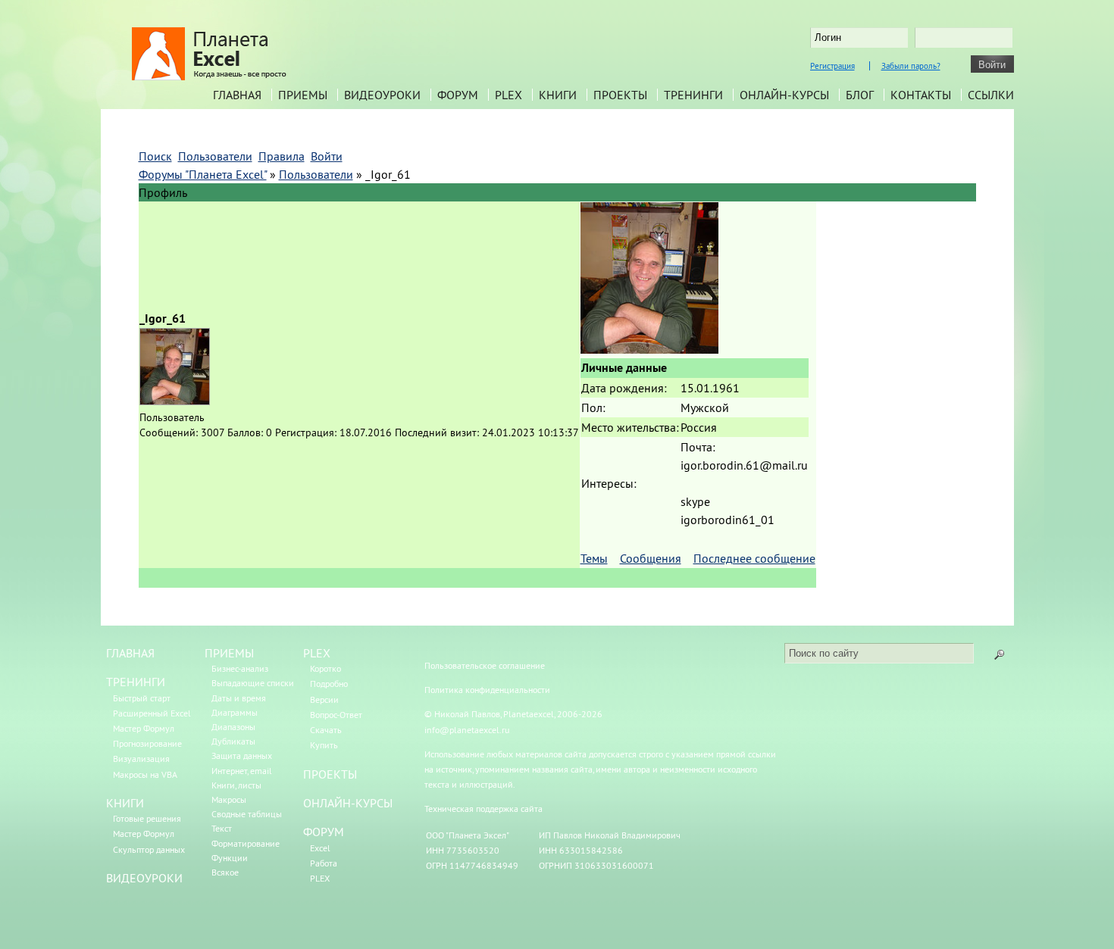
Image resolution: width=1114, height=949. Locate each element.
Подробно (329, 683)
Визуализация (141, 758)
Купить (324, 745)
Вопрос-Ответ (336, 714)
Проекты (620, 94)
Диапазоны (233, 726)
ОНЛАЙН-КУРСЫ (348, 802)
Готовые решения (147, 818)
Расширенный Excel (152, 713)
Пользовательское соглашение (484, 665)
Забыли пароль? (910, 65)
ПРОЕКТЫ (330, 774)
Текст (221, 828)
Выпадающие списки (252, 682)
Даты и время (238, 698)
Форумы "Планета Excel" (203, 174)
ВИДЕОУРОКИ (144, 877)
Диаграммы (234, 712)
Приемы (302, 94)
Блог (860, 94)
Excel (320, 848)
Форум (457, 94)
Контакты (920, 94)
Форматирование (245, 843)
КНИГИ (125, 802)
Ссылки (991, 94)
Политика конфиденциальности (487, 689)
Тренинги (693, 94)
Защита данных (241, 755)
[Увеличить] (649, 349)
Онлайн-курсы (784, 94)
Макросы (228, 799)
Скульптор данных (149, 849)
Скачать (326, 729)
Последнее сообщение (754, 558)
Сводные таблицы (246, 813)
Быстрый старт (142, 698)
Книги (558, 94)
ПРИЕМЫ (229, 652)
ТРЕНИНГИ (135, 681)
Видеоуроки (382, 94)
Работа (323, 863)
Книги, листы (236, 785)
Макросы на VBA (145, 774)
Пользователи (316, 174)
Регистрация (832, 65)
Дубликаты (233, 741)
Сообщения (650, 558)
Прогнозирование (147, 743)
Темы (594, 558)
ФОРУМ (323, 831)
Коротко (325, 668)
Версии (324, 699)
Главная (237, 94)
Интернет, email (241, 770)
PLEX (508, 94)
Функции (229, 857)
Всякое (225, 872)
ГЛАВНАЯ (130, 652)
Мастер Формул (143, 728)
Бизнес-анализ (239, 668)
